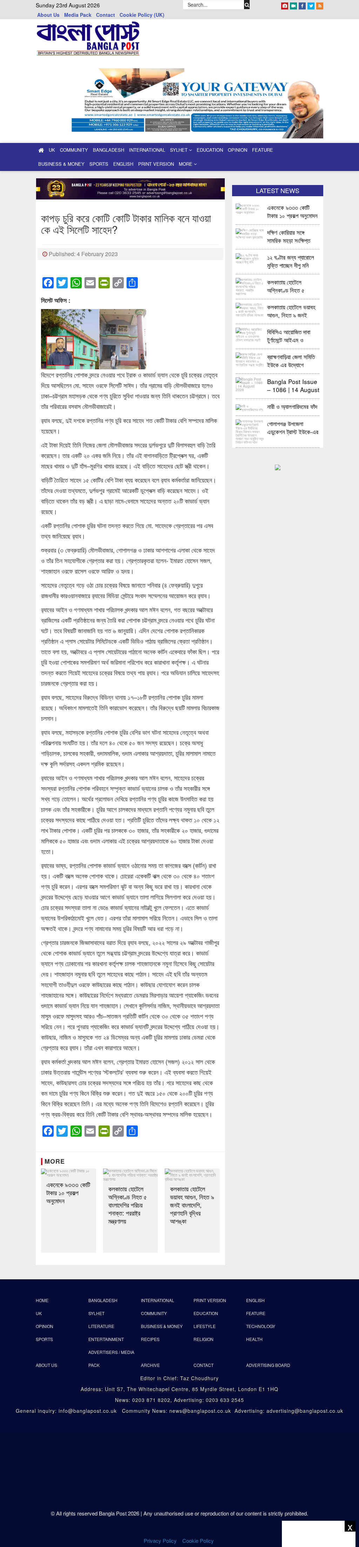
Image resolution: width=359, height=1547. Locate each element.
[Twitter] (310, 4)
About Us (48, 14)
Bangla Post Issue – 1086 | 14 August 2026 (293, 385)
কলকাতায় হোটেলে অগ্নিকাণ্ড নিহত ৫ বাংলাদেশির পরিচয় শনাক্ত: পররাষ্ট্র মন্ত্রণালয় (127, 1205)
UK (52, 149)
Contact (105, 14)
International (147, 149)
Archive (150, 1365)
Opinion (237, 149)
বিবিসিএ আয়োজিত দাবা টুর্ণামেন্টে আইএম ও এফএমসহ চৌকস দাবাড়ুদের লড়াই (293, 335)
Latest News (277, 190)
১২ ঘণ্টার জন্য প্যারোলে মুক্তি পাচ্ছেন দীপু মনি (290, 261)
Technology (260, 1326)
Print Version (156, 163)
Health (254, 1339)
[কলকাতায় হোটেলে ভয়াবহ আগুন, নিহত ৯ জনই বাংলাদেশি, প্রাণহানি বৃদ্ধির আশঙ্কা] (192, 1175)
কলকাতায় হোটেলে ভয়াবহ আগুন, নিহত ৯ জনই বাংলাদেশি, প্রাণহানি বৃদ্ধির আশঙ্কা (192, 1205)
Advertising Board (268, 1365)
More (186, 163)
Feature (262, 149)
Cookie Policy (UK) (142, 14)
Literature (101, 1326)
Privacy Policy (160, 1540)
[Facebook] (302, 4)
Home (42, 1300)
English (123, 163)
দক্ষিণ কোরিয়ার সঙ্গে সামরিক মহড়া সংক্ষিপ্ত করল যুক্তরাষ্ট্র (288, 236)
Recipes (150, 1339)
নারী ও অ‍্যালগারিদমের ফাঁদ (292, 406)
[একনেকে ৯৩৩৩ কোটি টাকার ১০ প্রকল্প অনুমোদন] (68, 1173)
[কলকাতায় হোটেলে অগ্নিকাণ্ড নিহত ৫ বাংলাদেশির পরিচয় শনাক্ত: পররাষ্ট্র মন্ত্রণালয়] (130, 1175)
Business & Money (61, 163)
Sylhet (179, 149)
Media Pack (78, 14)
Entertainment (106, 1339)
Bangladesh (108, 149)
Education (210, 149)
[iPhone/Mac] (284, 4)
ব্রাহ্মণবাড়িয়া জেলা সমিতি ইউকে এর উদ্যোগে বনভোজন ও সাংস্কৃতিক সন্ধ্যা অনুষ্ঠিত (291, 360)
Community (74, 149)
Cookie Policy (198, 1540)
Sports (98, 163)
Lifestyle (205, 1326)
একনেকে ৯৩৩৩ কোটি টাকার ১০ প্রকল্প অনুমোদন (68, 1192)
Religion (204, 1339)
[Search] (247, 4)
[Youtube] (293, 4)
